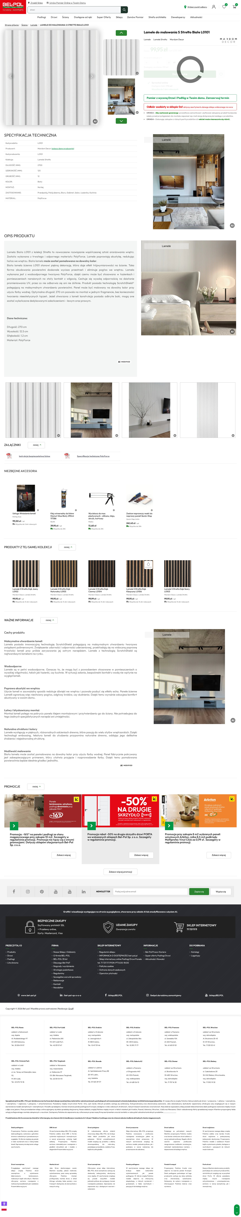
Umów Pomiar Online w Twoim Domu (67, 2)
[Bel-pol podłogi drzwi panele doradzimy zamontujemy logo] (13, 7)
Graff (70, 1008)
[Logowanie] (213, 7)
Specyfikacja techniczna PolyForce (93, 456)
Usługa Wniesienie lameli (24, 513)
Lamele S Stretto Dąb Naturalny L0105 (60, 590)
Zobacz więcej (64, 855)
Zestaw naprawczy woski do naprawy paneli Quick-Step (139, 514)
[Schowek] (224, 7)
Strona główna (12, 25)
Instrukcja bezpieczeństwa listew (34, 456)
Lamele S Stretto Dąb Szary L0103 (177, 590)
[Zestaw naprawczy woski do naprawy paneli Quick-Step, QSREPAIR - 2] (139, 498)
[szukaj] (124, 9)
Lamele (33, 25)
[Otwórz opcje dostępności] (4, 1204)
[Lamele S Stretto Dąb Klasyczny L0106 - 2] (139, 573)
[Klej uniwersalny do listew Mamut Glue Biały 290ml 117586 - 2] (63, 498)
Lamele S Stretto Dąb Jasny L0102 (25, 590)
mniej (35, 445)
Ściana (24, 25)
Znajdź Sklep (36, 2)
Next (92, 76)
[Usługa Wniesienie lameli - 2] (26, 498)
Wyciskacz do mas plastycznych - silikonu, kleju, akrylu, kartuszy (101, 516)
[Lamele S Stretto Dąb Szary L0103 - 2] (177, 573)
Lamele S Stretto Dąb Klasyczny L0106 (136, 590)
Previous (11, 76)
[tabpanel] (33, 410)
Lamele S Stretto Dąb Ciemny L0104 (98, 590)
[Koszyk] (234, 7)
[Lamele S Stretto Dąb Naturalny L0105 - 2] (63, 573)
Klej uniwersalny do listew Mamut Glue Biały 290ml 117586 (62, 516)
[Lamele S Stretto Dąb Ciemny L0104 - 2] (101, 573)
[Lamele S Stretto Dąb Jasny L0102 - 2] (26, 573)
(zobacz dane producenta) (62, 148)
